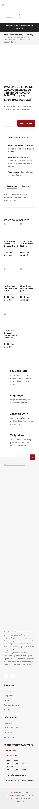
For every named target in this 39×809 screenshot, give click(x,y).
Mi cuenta (8, 691)
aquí (21, 418)
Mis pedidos (9, 695)
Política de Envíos (11, 728)
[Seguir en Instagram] (12, 676)
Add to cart (26, 123)
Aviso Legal (9, 737)
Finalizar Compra (11, 705)
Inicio (6, 35)
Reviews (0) (27, 186)
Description (12, 186)
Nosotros (8, 723)
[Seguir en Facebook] (6, 676)
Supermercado (16, 35)
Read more (14, 261)
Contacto (8, 732)
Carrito (7, 700)
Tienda (7, 710)
